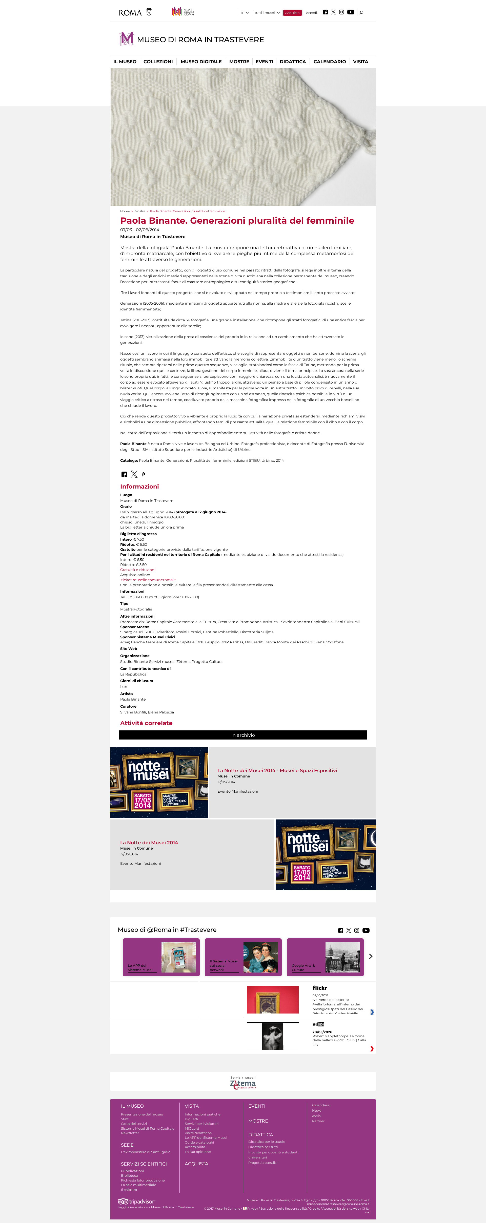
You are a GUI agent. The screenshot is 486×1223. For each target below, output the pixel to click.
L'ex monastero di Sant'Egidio (145, 1152)
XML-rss (366, 1210)
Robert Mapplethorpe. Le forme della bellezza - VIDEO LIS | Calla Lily (339, 1040)
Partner (318, 1121)
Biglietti (191, 1119)
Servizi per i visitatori (202, 1124)
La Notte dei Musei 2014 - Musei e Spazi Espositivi (277, 770)
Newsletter (130, 1133)
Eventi (264, 62)
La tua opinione (198, 1152)
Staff (124, 1119)
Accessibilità (195, 1147)
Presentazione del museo (142, 1114)
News (316, 1110)
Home (125, 211)
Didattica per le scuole (266, 1142)
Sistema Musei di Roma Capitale (147, 1128)
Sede (127, 1145)
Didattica (293, 62)
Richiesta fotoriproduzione (143, 1180)
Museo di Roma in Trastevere (200, 39)
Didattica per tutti (263, 1147)
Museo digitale (201, 62)
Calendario (330, 62)
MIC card (192, 1128)
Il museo (124, 62)
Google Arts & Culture (303, 967)
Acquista (292, 13)
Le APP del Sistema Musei (140, 967)
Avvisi (316, 1116)
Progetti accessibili (263, 1163)
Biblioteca (129, 1175)
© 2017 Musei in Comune (222, 1208)
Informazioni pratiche (202, 1114)
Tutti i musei (264, 13)
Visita (360, 62)
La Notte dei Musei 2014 (149, 843)
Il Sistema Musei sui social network (224, 965)
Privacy (252, 1208)
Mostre (239, 62)
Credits (314, 1208)
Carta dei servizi (134, 1124)
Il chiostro (129, 1190)
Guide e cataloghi (199, 1142)
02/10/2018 (338, 1005)
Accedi (311, 13)
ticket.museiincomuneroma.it (148, 580)
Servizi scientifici (144, 1164)
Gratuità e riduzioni (137, 569)
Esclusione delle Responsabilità (283, 1208)
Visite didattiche (198, 1133)
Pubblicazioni (132, 1171)
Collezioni (158, 62)
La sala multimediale (138, 1185)
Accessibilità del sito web (340, 1208)
